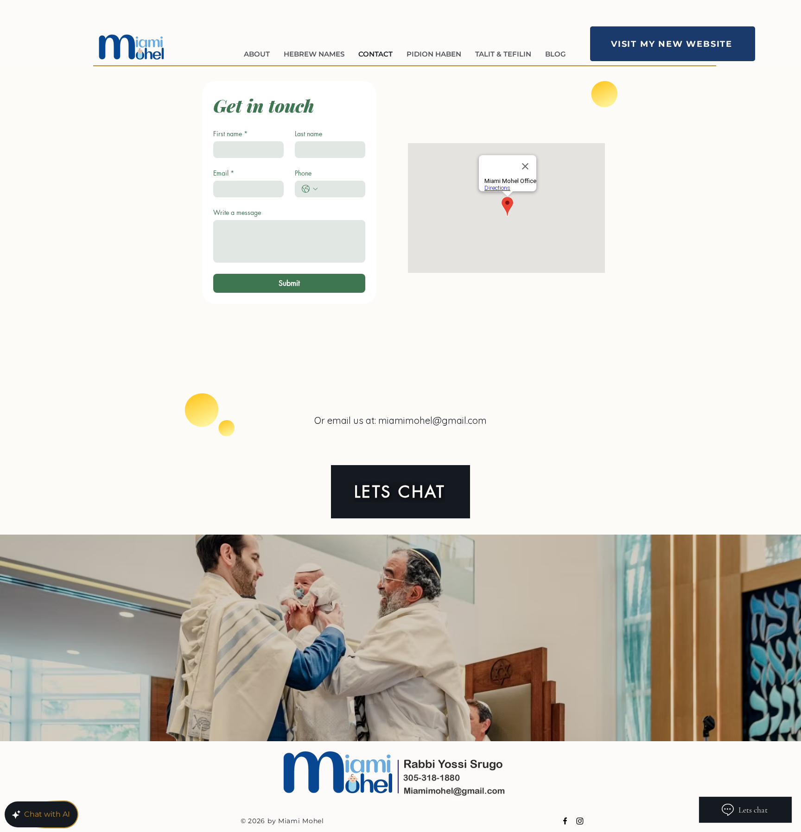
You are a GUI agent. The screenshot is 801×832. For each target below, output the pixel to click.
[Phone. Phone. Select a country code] (309, 189)
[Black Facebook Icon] (565, 821)
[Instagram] (580, 821)
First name (230, 134)
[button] (314, 52)
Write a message (237, 212)
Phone (303, 173)
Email (223, 173)
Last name (308, 134)
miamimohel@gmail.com (432, 420)
